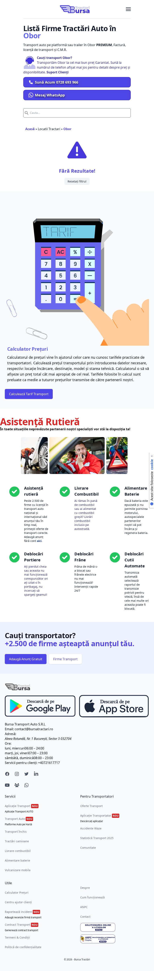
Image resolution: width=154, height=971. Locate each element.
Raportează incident (23, 914)
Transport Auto (18, 821)
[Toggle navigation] (128, 9)
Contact (85, 916)
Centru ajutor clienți (18, 902)
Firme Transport (65, 659)
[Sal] (114, 939)
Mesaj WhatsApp (50, 95)
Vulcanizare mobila (17, 870)
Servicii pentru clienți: (21, 762)
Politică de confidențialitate (23, 947)
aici (39, 541)
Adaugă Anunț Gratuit (25, 659)
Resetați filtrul (77, 181)
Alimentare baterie (17, 860)
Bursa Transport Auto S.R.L (25, 724)
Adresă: (10, 734)
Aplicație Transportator (99, 818)
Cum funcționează (92, 897)
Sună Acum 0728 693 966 (56, 82)
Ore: (8, 743)
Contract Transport (21, 927)
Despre (85, 888)
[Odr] (114, 927)
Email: (9, 729)
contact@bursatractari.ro (34, 729)
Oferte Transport (91, 806)
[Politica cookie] (151, 456)
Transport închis (16, 831)
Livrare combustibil (18, 851)
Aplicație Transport (21, 808)
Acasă (30, 129)
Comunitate (88, 847)
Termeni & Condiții (17, 937)
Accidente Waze (90, 828)
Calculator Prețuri (16, 892)
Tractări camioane (17, 841)
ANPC (84, 907)
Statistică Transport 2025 (96, 838)
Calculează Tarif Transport (29, 394)
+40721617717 (49, 762)
